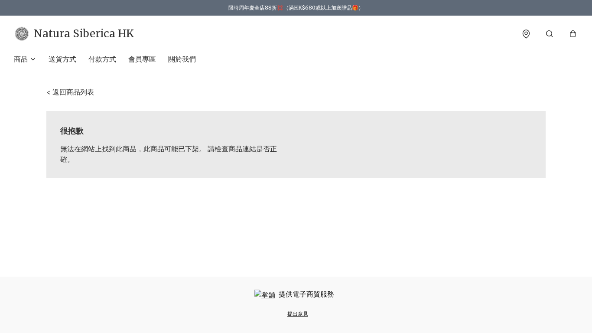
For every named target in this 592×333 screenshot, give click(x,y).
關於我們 (182, 59)
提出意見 (297, 313)
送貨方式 (62, 59)
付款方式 (102, 59)
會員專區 (142, 59)
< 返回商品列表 (70, 92)
